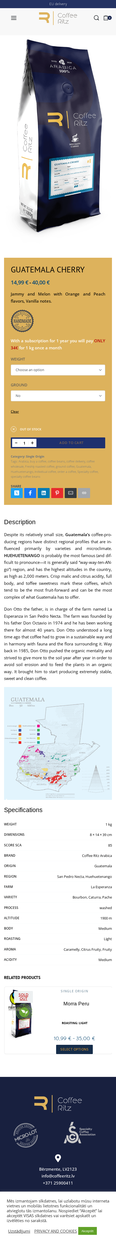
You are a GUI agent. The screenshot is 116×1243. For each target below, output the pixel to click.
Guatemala (83, 466)
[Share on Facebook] (30, 493)
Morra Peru (76, 1003)
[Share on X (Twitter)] (17, 493)
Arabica (24, 461)
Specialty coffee (87, 472)
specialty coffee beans (25, 476)
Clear (15, 411)
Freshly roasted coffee (39, 466)
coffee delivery (75, 461)
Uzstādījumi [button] (19, 1231)
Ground (19, 385)
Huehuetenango (22, 472)
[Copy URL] (84, 493)
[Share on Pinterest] (57, 493)
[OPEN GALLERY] (58, 141)
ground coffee (65, 466)
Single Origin (35, 456)
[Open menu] (14, 18)
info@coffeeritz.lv (58, 1176)
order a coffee (66, 472)
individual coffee (45, 472)
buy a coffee (38, 461)
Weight (18, 359)
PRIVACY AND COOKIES (55, 1231)
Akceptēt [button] (87, 1231)
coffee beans (56, 461)
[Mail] (71, 493)
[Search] (96, 18)
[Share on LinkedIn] (44, 493)
